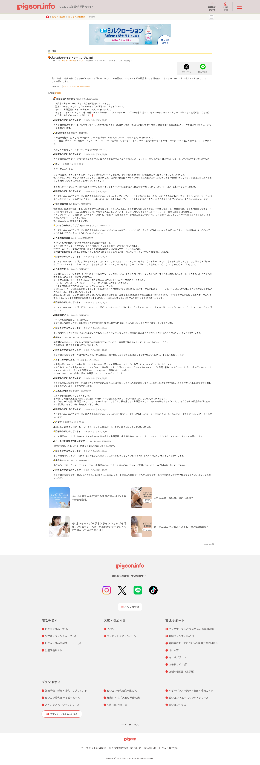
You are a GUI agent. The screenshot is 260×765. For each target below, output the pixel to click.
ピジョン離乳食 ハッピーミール (62, 697)
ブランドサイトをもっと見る (63, 714)
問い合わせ (150, 748)
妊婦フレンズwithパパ (181, 636)
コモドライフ (176, 664)
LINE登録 (225, 8)
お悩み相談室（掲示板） (182, 671)
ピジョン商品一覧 (55, 629)
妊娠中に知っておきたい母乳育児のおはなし (193, 643)
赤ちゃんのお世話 (76, 16)
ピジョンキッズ (177, 704)
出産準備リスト (53, 650)
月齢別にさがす (212, 8)
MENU (211, 17)
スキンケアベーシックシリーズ (62, 704)
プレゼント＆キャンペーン (121, 636)
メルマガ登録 (131, 606)
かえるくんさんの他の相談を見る (76, 86)
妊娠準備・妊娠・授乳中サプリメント (66, 690)
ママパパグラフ (177, 657)
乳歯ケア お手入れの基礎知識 (123, 697)
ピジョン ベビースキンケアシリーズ (188, 697)
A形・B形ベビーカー (118, 704)
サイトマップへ (130, 725)
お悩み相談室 (58, 16)
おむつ (81, 60)
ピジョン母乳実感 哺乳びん (122, 690)
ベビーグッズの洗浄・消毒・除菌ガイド (191, 690)
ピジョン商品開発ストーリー (61, 643)
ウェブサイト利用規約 (93, 748)
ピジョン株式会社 (169, 748)
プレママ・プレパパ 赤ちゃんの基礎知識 (191, 629)
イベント (112, 629)
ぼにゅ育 (174, 650)
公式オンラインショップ (58, 636)
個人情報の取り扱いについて (125, 748)
